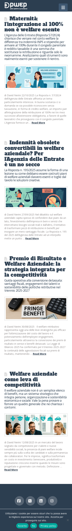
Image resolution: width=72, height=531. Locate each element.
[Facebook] (19, 501)
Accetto (22, 525)
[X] (30, 501)
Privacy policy (48, 525)
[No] (67, 520)
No (33, 525)
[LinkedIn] (41, 501)
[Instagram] (52, 501)
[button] (63, 7)
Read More (38, 122)
